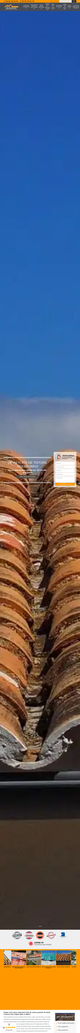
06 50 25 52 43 (28, 1)
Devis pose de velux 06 (64, 7)
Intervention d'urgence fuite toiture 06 (34, 6)
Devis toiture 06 (69, 6)
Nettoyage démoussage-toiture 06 (76, 6)
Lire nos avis (9, 1030)
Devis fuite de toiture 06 (53, 7)
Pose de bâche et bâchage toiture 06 (47, 6)
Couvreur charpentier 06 (26, 6)
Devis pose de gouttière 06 (41, 6)
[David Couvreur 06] (11, 7)
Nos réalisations (27, 477)
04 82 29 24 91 (12, 1)
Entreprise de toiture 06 (59, 6)
